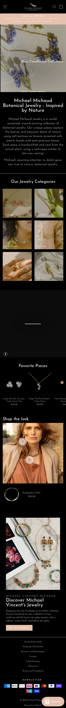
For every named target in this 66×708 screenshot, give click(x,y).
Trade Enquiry (33, 661)
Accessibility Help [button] (33, 642)
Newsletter (32, 680)
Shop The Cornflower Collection (34, 76)
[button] (5, 354)
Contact (33, 656)
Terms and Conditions (33, 671)
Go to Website (19, 628)
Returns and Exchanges (33, 652)
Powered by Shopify (33, 705)
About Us (33, 666)
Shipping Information (33, 647)
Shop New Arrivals (46, 83)
